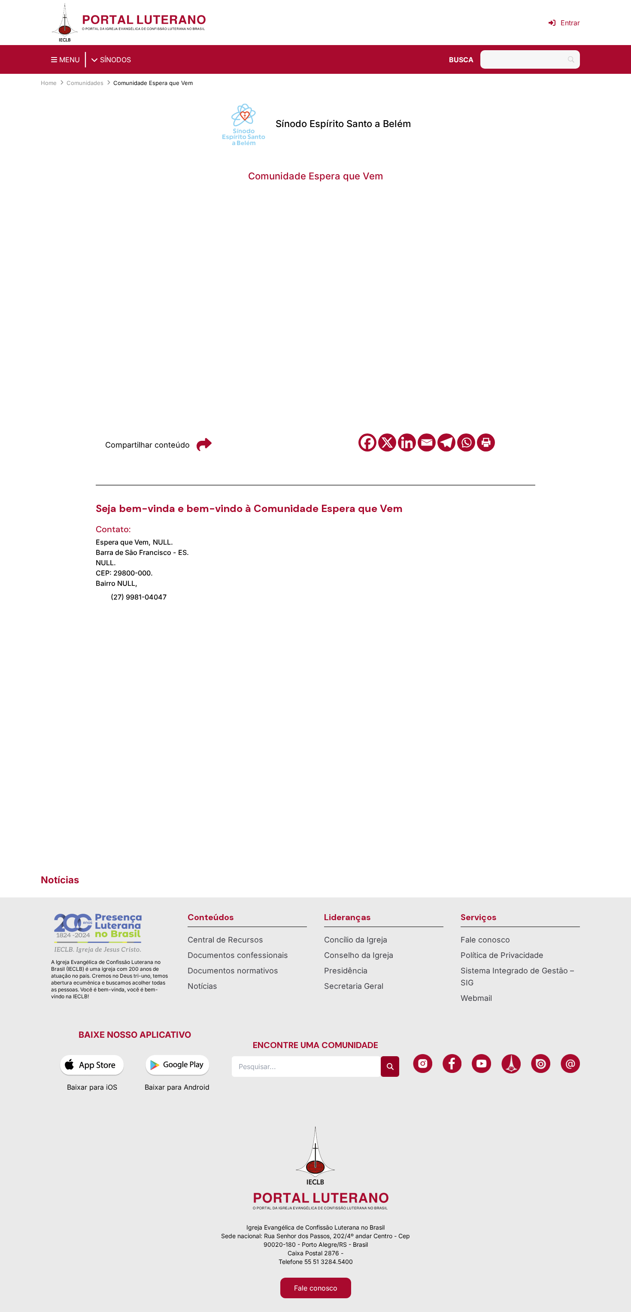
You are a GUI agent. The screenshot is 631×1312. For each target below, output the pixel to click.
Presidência (345, 970)
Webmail (476, 998)
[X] (387, 442)
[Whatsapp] (466, 442)
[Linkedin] (407, 442)
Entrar (570, 22)
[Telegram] (446, 442)
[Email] (427, 442)
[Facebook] (367, 442)
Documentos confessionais (238, 955)
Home (49, 82)
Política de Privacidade (502, 955)
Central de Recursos (225, 939)
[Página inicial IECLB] (65, 22)
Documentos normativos (233, 970)
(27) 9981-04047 (139, 597)
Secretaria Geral (353, 986)
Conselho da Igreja (358, 955)
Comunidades (85, 82)
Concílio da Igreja (355, 939)
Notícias (202, 986)
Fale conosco (485, 939)
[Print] (486, 442)
